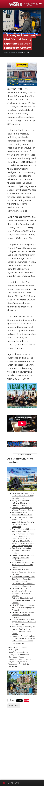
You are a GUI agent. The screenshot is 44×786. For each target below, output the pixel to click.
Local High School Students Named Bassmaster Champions (23, 524)
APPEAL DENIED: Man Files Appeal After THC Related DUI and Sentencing (24, 621)
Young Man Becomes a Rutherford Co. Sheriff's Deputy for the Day (21, 503)
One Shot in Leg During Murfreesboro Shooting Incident (21, 550)
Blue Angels (13, 650)
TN (20, 664)
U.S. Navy (27, 664)
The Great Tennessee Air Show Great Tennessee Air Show (20, 361)
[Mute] (40, 783)
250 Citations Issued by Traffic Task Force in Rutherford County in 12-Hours (23, 579)
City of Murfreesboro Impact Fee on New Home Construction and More (23, 536)
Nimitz (21, 657)
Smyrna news (21, 662)
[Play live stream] (4, 783)
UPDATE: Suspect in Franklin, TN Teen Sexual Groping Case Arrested (23, 607)
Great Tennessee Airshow (18, 652)
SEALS (28, 659)
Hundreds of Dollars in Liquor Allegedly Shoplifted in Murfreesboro (23, 557)
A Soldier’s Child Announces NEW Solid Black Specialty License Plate (23, 564)
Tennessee (12, 664)
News (6, 31)
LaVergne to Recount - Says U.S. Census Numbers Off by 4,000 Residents (23, 495)
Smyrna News (16, 31)
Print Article (14, 706)
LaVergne (12, 655)
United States (13, 666)
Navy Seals (12, 657)
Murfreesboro (23, 655)
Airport (24, 647)
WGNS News (26, 52)
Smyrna (11, 662)
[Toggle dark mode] (36, 4)
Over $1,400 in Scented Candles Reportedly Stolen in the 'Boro (23, 572)
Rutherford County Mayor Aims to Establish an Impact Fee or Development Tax (23, 543)
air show (16, 647)
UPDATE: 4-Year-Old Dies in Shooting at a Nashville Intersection (23, 614)
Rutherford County (15, 659)
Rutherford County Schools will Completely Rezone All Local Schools (24, 600)
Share (11, 700)
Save (27, 700)
